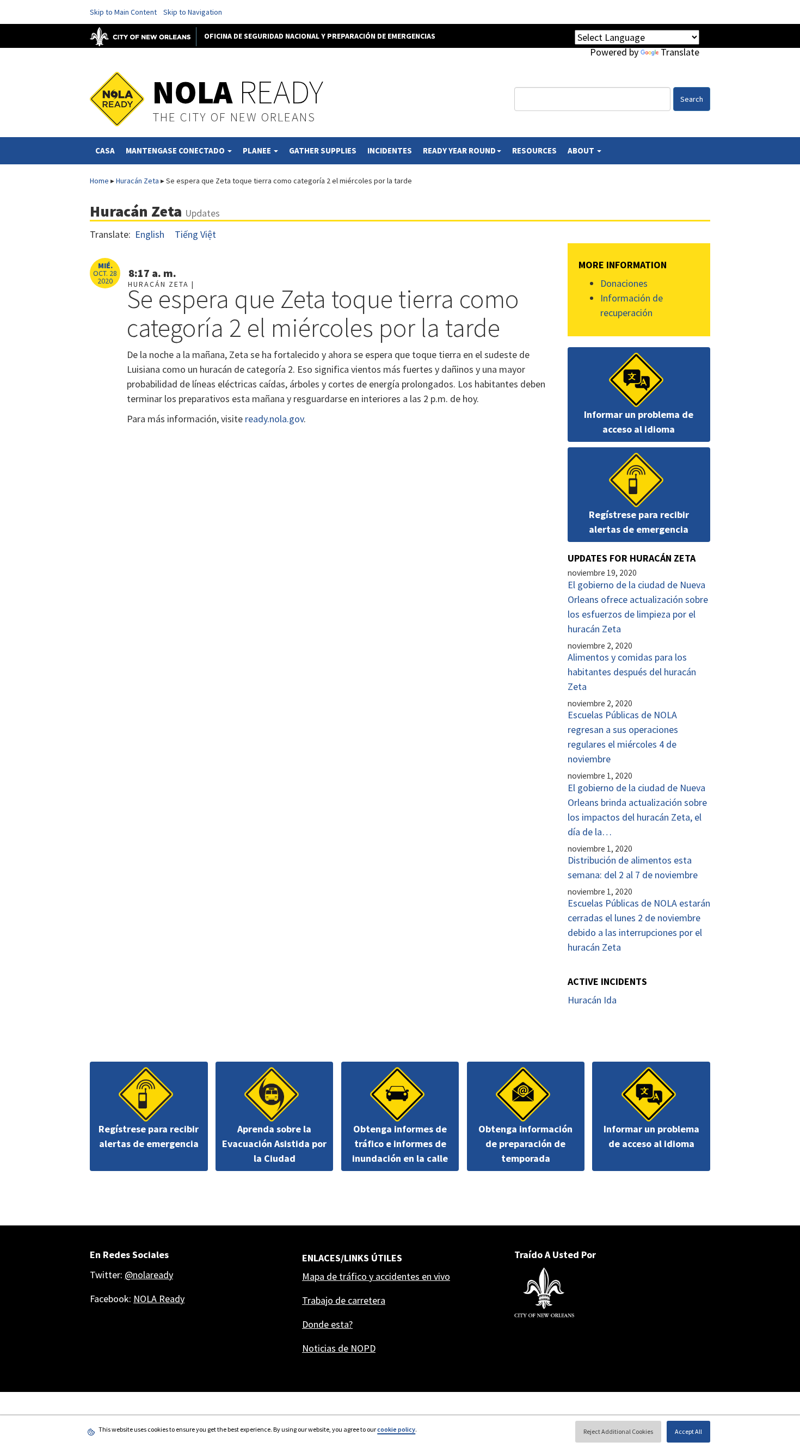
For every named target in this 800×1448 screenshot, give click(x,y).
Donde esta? (327, 1324)
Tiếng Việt (195, 234)
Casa (105, 150)
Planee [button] (258, 150)
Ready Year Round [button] (459, 150)
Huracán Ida (592, 1000)
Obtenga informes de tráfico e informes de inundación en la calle (400, 1143)
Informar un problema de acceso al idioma (638, 421)
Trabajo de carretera (343, 1300)
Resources (534, 150)
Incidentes (389, 150)
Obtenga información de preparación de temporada (525, 1143)
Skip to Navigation (192, 12)
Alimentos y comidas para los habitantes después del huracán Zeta (632, 672)
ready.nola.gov (274, 418)
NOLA (237, 91)
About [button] (582, 150)
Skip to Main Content (123, 12)
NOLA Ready (158, 1298)
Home (99, 181)
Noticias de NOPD (339, 1348)
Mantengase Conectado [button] (176, 150)
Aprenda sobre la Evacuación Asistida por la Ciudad (274, 1143)
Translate (680, 52)
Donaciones (624, 283)
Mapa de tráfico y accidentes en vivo (376, 1276)
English (149, 234)
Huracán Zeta (137, 181)
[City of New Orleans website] (544, 1292)
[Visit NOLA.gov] (146, 36)
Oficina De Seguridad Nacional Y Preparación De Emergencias (319, 36)
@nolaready (149, 1274)
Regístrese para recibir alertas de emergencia (639, 521)
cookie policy (396, 1429)
